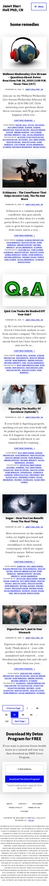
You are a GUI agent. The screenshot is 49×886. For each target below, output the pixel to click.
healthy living (29, 142)
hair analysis (18, 368)
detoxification (10, 140)
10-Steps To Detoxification (30, 137)
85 (38, 708)
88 (24, 714)
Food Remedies (13, 242)
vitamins (7, 147)
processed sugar (20, 588)
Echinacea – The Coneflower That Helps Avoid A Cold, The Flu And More (24, 196)
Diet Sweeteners (16, 127)
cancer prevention (36, 683)
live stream (19, 144)
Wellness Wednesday (22, 147)
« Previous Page (12, 709)
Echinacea (8, 252)
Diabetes (21, 566)
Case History (26, 673)
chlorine (10, 468)
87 (15, 714)
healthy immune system (16, 458)
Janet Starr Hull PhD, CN (12, 8)
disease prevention (34, 240)
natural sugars (27, 586)
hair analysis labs (34, 368)
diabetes (14, 581)
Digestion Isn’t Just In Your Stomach (24, 630)
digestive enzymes (16, 688)
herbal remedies (13, 255)
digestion (8, 470)
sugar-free (39, 480)
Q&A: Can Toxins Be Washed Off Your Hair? (24, 312)
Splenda (30, 463)
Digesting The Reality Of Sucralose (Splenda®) (24, 410)
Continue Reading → (24, 120)
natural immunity (12, 135)
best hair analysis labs (28, 365)
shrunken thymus (27, 477)
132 (7, 721)
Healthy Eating (22, 130)
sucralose (28, 480)
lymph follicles (21, 475)
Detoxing (39, 125)
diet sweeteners (37, 140)
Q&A (24, 135)
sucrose (26, 591)
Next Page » (20, 722)
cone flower (37, 250)
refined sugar (36, 588)
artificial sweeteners (30, 465)
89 (32, 714)
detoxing (23, 140)
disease (28, 127)
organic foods (29, 257)
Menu (41, 6)
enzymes (30, 688)
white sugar (20, 593)
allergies (21, 683)
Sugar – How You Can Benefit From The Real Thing (24, 519)
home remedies (36, 255)
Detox (31, 125)
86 (7, 714)
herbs (24, 255)
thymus (24, 482)
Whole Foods (39, 147)
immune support (21, 132)
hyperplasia (26, 472)
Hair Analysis (22, 358)
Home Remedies (20, 360)
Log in (31, 820)
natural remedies (12, 257)
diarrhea (20, 468)
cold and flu (24, 250)
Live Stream (36, 132)
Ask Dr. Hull (21, 125)
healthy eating (13, 142)
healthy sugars (35, 583)
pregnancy (35, 475)
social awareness (35, 135)
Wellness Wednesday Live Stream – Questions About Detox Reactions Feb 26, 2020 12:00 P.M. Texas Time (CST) (24, 79)
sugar (34, 591)
